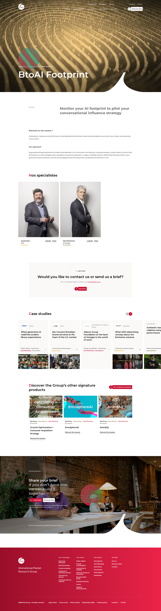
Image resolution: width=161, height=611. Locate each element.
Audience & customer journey (65, 572)
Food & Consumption (81, 564)
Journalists (103, 4)
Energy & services (82, 581)
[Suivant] (130, 314)
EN (141, 4)
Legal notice (52, 602)
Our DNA (114, 9)
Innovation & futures (63, 576)
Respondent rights (88, 602)
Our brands (103, 9)
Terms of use (63, 602)
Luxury (78, 584)
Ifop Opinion (98, 561)
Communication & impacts (65, 580)
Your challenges (78, 9)
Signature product (33, 66)
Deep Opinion (99, 572)
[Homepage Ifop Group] (21, 7)
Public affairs (81, 561)
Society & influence (62, 562)
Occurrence (98, 570)
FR (138, 4)
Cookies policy (102, 602)
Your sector (91, 9)
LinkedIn (48, 241)
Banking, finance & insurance (82, 573)
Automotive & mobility (81, 569)
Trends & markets (65, 568)
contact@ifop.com (94, 282)
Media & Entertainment (81, 588)
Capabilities (93, 4)
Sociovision (98, 567)
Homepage (22, 66)
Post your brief (117, 564)
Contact (114, 567)
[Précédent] (127, 314)
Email (54, 241)
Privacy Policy (75, 602)
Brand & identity (64, 565)
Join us (111, 4)
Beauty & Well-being (81, 578)
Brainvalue (98, 575)
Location (132, 4)
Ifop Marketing (99, 564)
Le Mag (67, 9)
